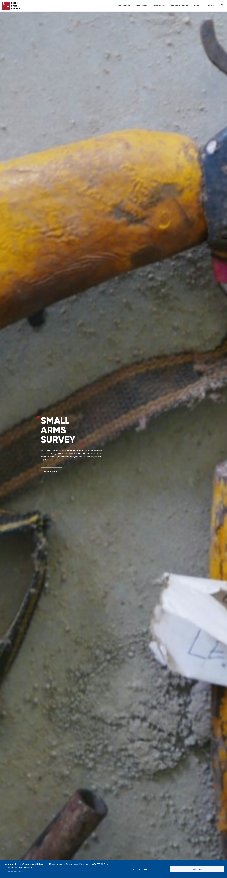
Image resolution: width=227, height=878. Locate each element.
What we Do (142, 6)
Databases (159, 6)
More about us (51, 471)
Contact (210, 6)
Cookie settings (141, 869)
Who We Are (124, 6)
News (196, 6)
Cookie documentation (14, 871)
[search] (222, 5)
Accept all (197, 869)
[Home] (11, 5)
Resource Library (179, 6)
